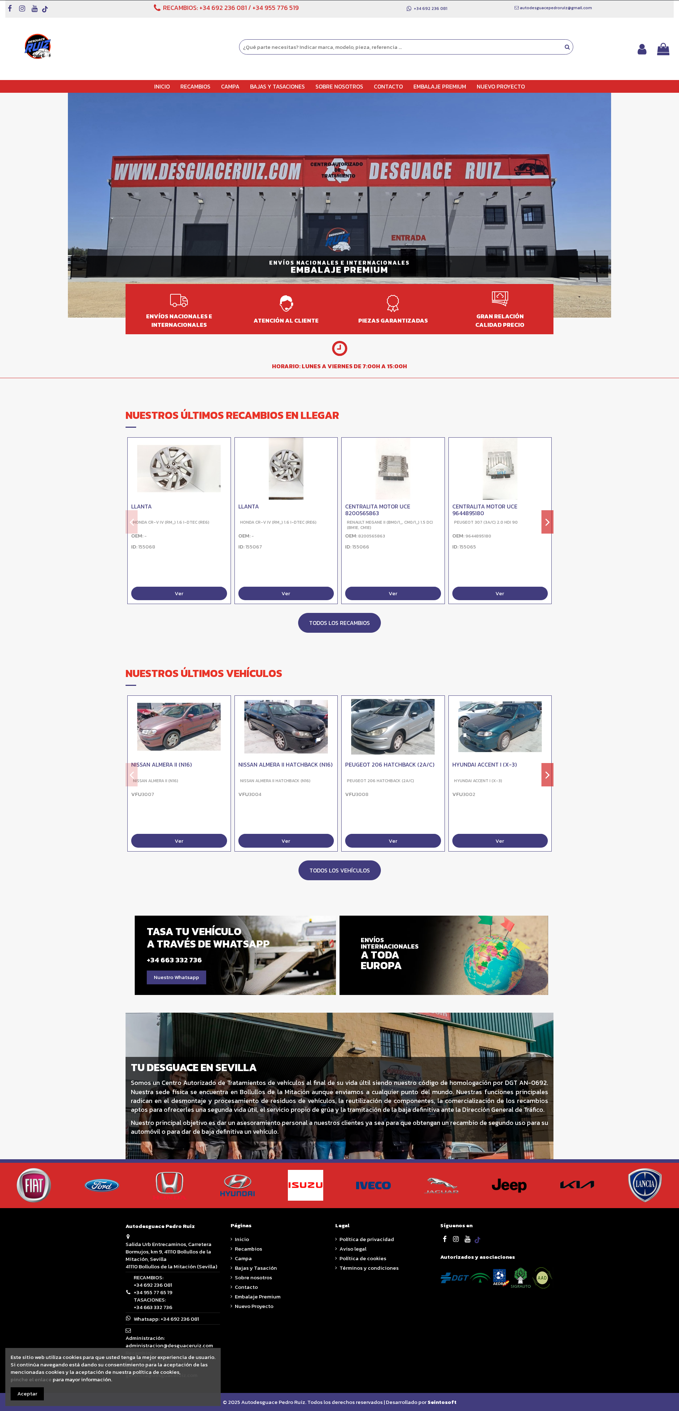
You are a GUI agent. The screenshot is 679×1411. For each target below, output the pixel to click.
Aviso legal (353, 1248)
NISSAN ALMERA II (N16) (161, 765)
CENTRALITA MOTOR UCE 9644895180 (484, 509)
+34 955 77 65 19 (153, 1292)
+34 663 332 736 (153, 1307)
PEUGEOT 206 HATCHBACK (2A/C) (389, 765)
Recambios (248, 1248)
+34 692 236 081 (223, 7)
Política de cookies (363, 1258)
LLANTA (141, 506)
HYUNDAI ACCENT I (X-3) (484, 765)
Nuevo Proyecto (254, 1306)
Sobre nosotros (253, 1277)
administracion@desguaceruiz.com (169, 1345)
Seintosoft (442, 1402)
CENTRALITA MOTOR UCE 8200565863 (377, 509)
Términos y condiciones (369, 1267)
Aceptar (27, 1393)
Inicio (242, 1239)
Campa (243, 1258)
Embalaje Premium (257, 1296)
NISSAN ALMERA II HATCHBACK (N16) (285, 765)
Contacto (246, 1287)
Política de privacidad (367, 1239)
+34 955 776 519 (276, 7)
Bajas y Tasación (256, 1267)
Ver (179, 594)
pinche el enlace (31, 1379)
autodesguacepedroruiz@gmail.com (556, 8)
